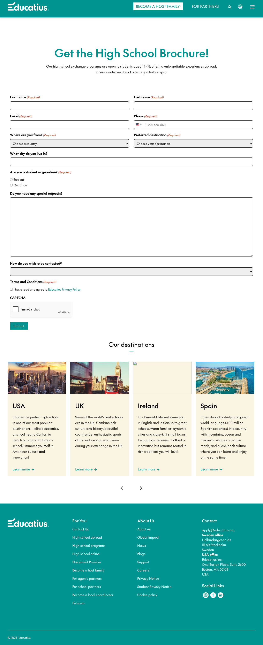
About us (143, 529)
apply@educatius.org (218, 530)
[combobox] (138, 125)
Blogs (141, 553)
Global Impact (148, 537)
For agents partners (87, 578)
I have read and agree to (47, 289)
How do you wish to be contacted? (36, 263)
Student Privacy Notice (154, 586)
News (141, 545)
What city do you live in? (28, 153)
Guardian (20, 185)
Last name (149, 97)
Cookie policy (147, 594)
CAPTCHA (17, 297)
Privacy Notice (148, 578)
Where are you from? (33, 134)
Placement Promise (86, 562)
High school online (86, 553)
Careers (143, 570)
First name (25, 97)
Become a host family (88, 570)
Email (21, 116)
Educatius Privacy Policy (64, 289)
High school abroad (87, 537)
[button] (123, 488)
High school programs (88, 545)
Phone (145, 116)
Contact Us (80, 529)
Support (143, 562)
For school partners (86, 586)
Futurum (78, 603)
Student (19, 179)
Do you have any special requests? (36, 193)
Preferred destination (157, 134)
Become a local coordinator (92, 594)
